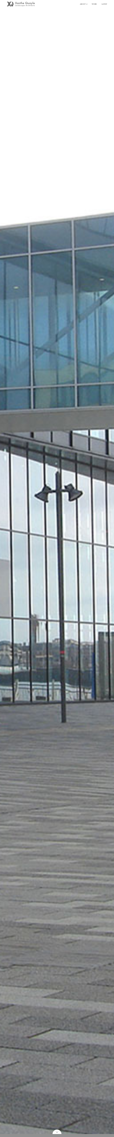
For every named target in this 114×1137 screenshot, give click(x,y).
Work (94, 4)
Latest (104, 4)
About (83, 4)
